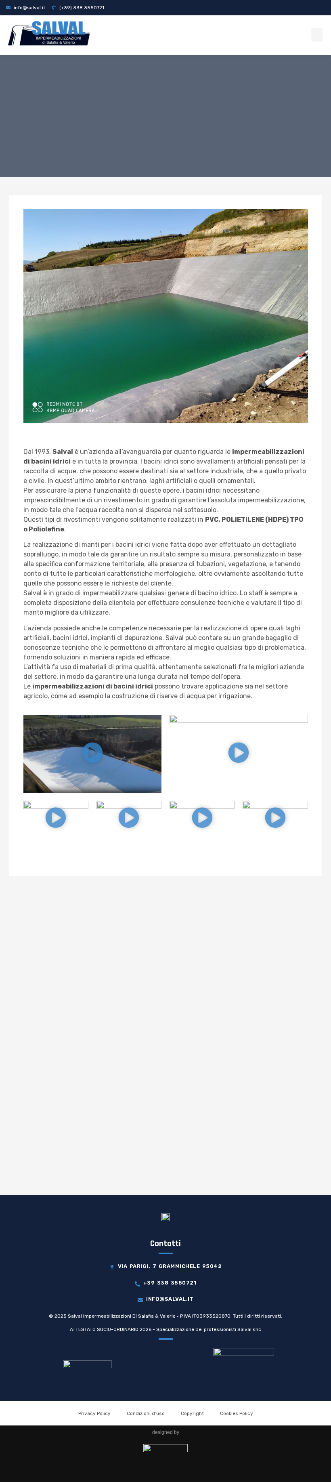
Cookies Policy (236, 1413)
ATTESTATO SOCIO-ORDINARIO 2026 (110, 1329)
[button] (317, 35)
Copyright (192, 1413)
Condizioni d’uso (146, 1413)
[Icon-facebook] (319, 7)
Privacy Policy (94, 1413)
